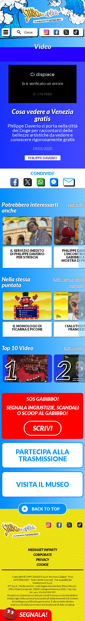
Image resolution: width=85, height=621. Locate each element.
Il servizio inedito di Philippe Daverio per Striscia (27, 254)
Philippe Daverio (42, 158)
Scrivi (42, 428)
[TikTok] (76, 32)
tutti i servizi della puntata (68, 282)
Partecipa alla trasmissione (42, 455)
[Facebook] (56, 32)
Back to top (46, 508)
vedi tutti (75, 204)
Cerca (28, 32)
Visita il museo (42, 484)
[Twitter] (66, 32)
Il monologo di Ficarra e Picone (27, 327)
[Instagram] (46, 32)
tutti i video (73, 348)
